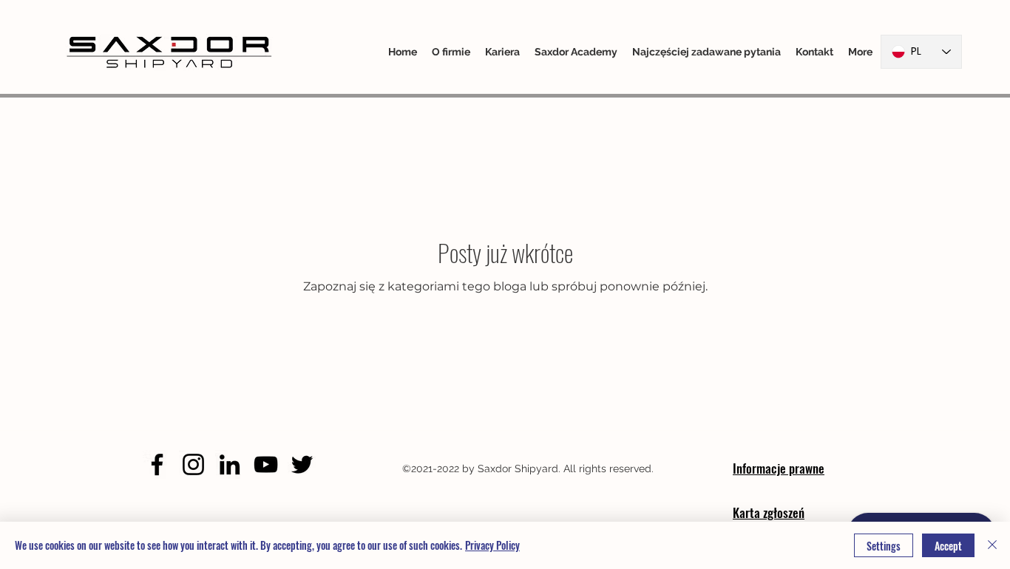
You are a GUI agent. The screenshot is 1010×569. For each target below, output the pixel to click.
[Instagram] (193, 464)
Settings (884, 545)
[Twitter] (302, 464)
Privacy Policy (492, 545)
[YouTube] (265, 464)
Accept (948, 545)
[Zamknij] (992, 545)
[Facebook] (157, 464)
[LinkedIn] (229, 464)
